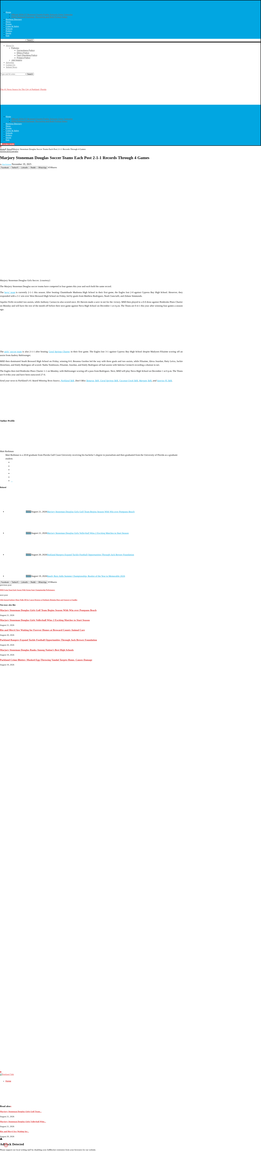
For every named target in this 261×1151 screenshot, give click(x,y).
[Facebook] (1, 71)
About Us (10, 45)
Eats (7, 35)
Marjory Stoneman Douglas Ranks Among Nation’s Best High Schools (37, 650)
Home (8, 12)
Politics (9, 31)
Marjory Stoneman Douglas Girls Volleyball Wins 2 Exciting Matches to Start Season (88, 533)
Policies (15, 48)
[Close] (0, 147)
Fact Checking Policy (27, 55)
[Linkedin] (5, 71)
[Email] (13, 71)
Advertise (10, 62)
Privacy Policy (23, 58)
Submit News (11, 67)
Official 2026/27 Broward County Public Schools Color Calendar (42, 14)
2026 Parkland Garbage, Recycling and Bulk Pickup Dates (39, 17)
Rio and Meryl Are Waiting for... (14, 1131)
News (8, 22)
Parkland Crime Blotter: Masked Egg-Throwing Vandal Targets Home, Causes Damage (46, 660)
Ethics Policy (23, 53)
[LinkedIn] (12, 480)
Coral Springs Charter (59, 351)
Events (9, 24)
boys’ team (9, 292)
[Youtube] (10, 71)
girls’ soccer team (13, 351)
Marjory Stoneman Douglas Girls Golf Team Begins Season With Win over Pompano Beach (91, 511)
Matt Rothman (6, 164)
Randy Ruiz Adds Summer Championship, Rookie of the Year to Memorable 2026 (86, 576)
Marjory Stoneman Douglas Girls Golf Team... (21, 1111)
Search (30, 40)
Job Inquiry (16, 60)
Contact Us (10, 65)
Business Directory (14, 19)
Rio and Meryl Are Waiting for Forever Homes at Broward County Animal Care (42, 630)
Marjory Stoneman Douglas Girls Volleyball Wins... (23, 1121)
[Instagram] (3, 71)
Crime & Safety (12, 26)
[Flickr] (8, 71)
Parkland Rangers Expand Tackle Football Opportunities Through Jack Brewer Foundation (90, 554)
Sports (8, 33)
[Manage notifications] (6, 1145)
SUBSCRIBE (8, 144)
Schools (9, 29)
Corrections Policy (26, 50)
